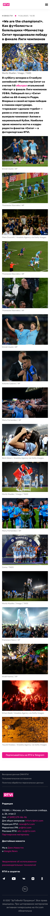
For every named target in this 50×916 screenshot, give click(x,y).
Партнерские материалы (15, 834)
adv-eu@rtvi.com (26, 831)
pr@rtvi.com (25, 827)
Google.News (11, 851)
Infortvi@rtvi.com (34, 820)
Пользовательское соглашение (17, 778)
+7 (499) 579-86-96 (17, 817)
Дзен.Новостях (16, 847)
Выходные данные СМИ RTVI (15, 774)
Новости (7, 16)
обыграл (21, 85)
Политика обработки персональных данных (23, 783)
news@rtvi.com (27, 824)
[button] (47, 4)
